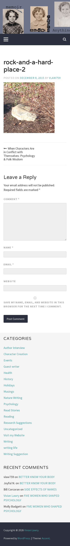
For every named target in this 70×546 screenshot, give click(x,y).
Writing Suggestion (16, 454)
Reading (9, 416)
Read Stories (12, 410)
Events (8, 360)
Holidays (9, 385)
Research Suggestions (18, 423)
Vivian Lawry (11, 496)
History (8, 379)
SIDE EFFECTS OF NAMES (40, 489)
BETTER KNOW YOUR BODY (37, 477)
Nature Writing (13, 398)
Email (9, 264)
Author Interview (14, 348)
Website (10, 281)
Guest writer (11, 366)
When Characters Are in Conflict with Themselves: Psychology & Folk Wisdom (19, 154)
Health (8, 373)
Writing (8, 441)
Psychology (11, 404)
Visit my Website (14, 435)
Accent (46, 538)
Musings (9, 391)
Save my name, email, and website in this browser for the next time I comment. (34, 304)
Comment (11, 199)
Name (8, 247)
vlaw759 (55, 77)
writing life (10, 448)
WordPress (24, 538)
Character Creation (16, 354)
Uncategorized (13, 429)
